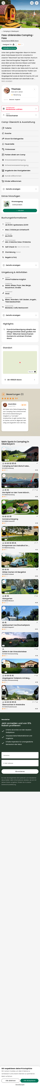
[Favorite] (37, 3)
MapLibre (31, 371)
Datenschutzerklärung (8, 784)
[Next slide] (36, 454)
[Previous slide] (4, 454)
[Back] (3, 3)
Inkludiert (21, 210)
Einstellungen (20, 1085)
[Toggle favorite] (4, 449)
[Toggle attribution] (35, 372)
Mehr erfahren (6, 1076)
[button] (20, 362)
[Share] (32, 3)
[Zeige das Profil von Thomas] (34, 89)
